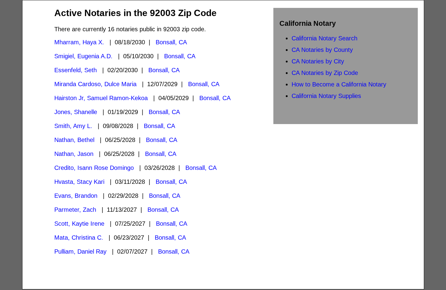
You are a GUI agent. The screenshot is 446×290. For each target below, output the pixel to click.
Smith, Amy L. (73, 126)
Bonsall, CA (171, 42)
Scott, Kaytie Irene (79, 223)
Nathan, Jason (73, 153)
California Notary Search (324, 38)
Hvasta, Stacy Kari (79, 181)
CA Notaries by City (318, 61)
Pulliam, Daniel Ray (80, 251)
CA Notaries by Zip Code (325, 72)
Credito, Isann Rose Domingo (94, 167)
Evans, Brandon (75, 195)
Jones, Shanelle (75, 112)
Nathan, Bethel (74, 140)
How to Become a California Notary (339, 84)
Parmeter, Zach (75, 209)
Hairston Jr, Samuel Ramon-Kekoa (101, 98)
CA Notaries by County (322, 49)
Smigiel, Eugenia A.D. (83, 56)
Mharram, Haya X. (79, 42)
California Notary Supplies (326, 96)
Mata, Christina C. (78, 237)
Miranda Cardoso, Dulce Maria (95, 84)
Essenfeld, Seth (75, 70)
